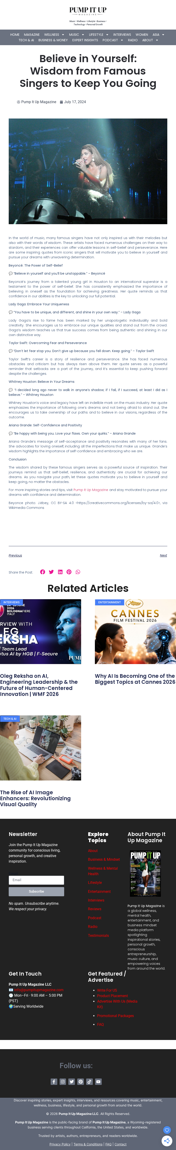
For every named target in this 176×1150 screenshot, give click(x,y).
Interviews (122, 34)
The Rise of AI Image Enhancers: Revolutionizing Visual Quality (35, 798)
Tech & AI (26, 40)
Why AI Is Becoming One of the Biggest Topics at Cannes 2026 (135, 679)
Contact (120, 1144)
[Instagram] (63, 1081)
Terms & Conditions (88, 1144)
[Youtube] (98, 1081)
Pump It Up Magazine (91, 490)
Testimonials (98, 935)
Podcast (110, 40)
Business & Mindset (104, 859)
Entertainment (99, 891)
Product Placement (112, 996)
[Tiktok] (89, 1081)
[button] (42, 572)
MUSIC (74, 34)
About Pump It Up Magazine (146, 837)
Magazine (32, 34)
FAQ (100, 1024)
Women (142, 34)
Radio (133, 40)
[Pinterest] (80, 1081)
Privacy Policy (60, 1144)
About (147, 40)
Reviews (94, 909)
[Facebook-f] (54, 1081)
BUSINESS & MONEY (53, 40)
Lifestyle (96, 34)
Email (13, 874)
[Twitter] (71, 1081)
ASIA (156, 34)
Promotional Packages (115, 1016)
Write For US (107, 990)
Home (14, 34)
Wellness (51, 34)
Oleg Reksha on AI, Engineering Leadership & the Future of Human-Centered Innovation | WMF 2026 (39, 685)
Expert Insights (85, 40)
